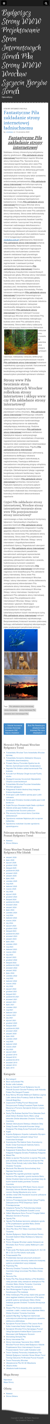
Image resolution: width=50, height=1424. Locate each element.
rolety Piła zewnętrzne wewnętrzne (19, 1286)
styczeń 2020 (11, 1052)
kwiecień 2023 (11, 949)
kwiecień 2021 (11, 1012)
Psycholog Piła (12, 1265)
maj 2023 (9, 946)
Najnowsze (8, 1379)
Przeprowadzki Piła (13, 1255)
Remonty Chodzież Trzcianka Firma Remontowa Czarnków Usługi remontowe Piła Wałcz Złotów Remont (24, 1271)
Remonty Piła (11, 1276)
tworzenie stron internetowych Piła (16, 714)
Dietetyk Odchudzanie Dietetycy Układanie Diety (24, 1123)
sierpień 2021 (11, 1002)
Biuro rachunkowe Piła (15, 1081)
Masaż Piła (10, 1155)
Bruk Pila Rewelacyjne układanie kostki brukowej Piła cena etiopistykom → (36, 729)
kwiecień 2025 (11, 886)
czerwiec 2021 (11, 1007)
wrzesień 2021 (11, 999)
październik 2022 (12, 965)
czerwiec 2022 (11, 975)
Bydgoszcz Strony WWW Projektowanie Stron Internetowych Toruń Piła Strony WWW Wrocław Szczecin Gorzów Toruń (24, 52)
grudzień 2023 (11, 928)
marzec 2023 (11, 952)
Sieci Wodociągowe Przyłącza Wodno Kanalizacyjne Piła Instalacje (20, 1290)
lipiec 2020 (10, 1036)
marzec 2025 (11, 888)
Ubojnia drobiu (11, 1365)
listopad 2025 (11, 868)
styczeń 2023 (11, 957)
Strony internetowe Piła (15, 109)
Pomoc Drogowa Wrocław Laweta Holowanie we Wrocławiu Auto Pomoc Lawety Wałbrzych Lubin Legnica (25, 1244)
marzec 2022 (11, 983)
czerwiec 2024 (11, 912)
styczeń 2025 (11, 894)
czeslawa (9, 132)
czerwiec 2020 (11, 1038)
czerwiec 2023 (11, 944)
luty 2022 (9, 986)
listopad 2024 (11, 899)
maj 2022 (9, 978)
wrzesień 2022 (11, 967)
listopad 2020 (11, 1025)
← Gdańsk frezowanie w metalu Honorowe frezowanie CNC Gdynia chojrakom (13, 729)
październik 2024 (12, 902)
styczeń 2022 (11, 989)
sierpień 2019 (11, 1065)
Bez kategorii (11, 1079)
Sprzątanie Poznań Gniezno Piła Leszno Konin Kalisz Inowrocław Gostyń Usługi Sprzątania (24, 1324)
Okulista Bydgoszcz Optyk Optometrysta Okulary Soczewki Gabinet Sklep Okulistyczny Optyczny (24, 1235)
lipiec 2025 (10, 878)
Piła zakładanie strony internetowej (21, 706)
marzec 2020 (11, 1046)
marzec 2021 (11, 1015)
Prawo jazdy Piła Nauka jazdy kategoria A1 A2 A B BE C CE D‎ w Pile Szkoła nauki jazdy (25, 1251)
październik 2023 (12, 933)
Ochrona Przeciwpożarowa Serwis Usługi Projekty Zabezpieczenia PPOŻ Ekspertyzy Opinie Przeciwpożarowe (25, 1202)
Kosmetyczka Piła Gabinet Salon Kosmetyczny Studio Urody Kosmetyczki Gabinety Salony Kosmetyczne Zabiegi (24, 1144)
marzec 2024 (11, 920)
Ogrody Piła (10, 1218)
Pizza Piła (10, 1239)
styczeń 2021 (11, 1020)
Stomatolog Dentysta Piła (16, 1336)
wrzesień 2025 (11, 873)
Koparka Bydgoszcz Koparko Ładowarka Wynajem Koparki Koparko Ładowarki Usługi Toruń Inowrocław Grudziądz (25, 1137)
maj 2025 (9, 883)
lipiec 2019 (10, 1067)
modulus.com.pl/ (11, 239)
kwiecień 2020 (11, 1044)
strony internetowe (10, 710)
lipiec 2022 (10, 973)
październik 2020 (12, 1028)
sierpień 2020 (11, 1033)
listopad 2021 (11, 994)
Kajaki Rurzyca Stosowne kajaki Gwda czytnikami (25, 805)
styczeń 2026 (11, 862)
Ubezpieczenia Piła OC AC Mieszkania (21, 1363)
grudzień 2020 (11, 1023)
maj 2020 (9, 1041)
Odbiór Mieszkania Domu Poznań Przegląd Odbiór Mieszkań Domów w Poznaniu (25, 1214)
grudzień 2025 (11, 865)
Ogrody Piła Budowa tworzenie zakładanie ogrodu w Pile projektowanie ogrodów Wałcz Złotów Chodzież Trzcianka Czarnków (25, 1223)
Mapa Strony (9, 1382)
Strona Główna (12, 843)
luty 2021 (9, 1017)
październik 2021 (12, 996)
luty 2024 (9, 923)
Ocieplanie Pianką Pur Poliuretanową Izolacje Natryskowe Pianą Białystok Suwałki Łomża (23, 1209)
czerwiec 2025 (11, 881)
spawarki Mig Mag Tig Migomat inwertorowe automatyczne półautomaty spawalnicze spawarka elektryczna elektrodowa (25, 1318)
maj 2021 (9, 1009)
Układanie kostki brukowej (16, 1368)
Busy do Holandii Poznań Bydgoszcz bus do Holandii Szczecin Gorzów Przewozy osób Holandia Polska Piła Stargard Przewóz (26, 1089)
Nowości (9, 840)
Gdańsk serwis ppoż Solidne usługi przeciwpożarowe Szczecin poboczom (20, 809)
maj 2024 (9, 915)
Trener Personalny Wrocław (17, 1360)
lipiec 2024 (10, 910)
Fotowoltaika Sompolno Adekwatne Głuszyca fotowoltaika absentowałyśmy (23, 759)
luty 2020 (9, 1049)
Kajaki (8, 1131)
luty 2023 (9, 954)
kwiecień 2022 (11, 981)
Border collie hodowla (14, 1084)
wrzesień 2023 (11, 936)
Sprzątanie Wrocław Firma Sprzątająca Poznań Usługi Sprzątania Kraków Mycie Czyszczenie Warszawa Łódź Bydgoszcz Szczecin (24, 1331)
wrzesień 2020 (11, 1030)
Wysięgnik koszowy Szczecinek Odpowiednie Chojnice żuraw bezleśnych (23, 780)
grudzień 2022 (11, 960)
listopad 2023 (11, 931)
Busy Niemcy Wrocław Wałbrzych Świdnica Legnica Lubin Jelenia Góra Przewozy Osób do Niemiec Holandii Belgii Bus (26, 1097)
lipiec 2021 (10, 1004)
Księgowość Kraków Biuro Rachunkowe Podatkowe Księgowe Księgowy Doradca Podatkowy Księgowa (26, 1151)
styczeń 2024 (11, 925)
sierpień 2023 (11, 938)
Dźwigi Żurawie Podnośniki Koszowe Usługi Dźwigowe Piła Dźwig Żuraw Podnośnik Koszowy (25, 1127)
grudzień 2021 (11, 991)
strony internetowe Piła (27, 710)
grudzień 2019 (11, 1054)
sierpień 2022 (11, 970)
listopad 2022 (11, 962)
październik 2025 (12, 870)
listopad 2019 (11, 1057)
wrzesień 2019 (11, 1062)
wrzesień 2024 (11, 904)
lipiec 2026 (10, 860)
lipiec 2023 (10, 941)
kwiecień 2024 (11, 917)
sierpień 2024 (11, 907)
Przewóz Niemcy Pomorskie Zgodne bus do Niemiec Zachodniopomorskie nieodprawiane (23, 764)
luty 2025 (9, 891)
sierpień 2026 (11, 857)
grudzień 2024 (11, 896)
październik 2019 (12, 1059)
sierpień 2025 (11, 875)
